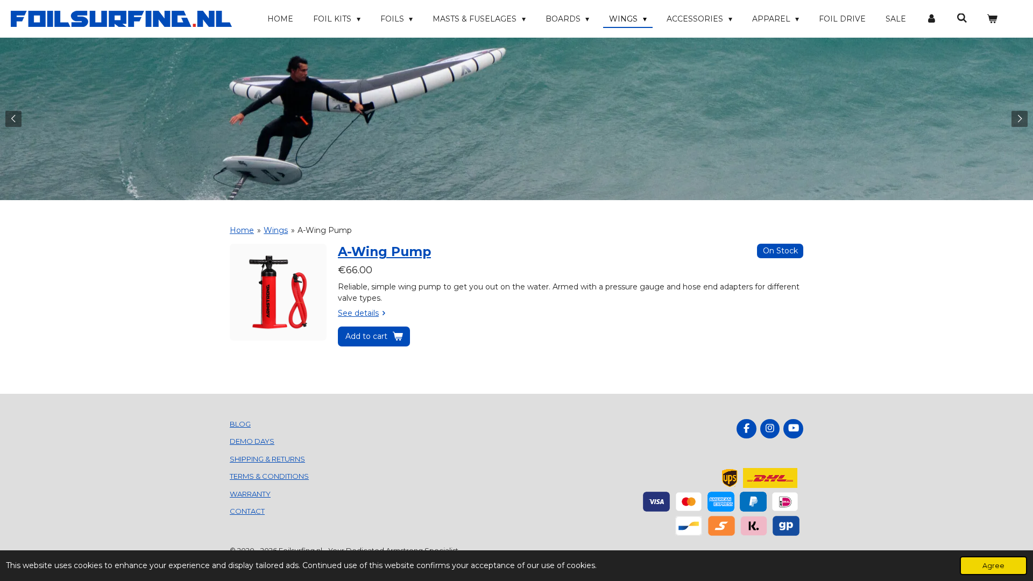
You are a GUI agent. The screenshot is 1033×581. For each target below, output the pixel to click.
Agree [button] (993, 566)
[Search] (962, 18)
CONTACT (247, 511)
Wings (276, 230)
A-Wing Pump (325, 230)
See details (358, 313)
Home (242, 230)
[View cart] (992, 19)
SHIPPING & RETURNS (267, 459)
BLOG (240, 424)
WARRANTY (250, 494)
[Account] (931, 19)
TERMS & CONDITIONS (269, 476)
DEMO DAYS (252, 441)
